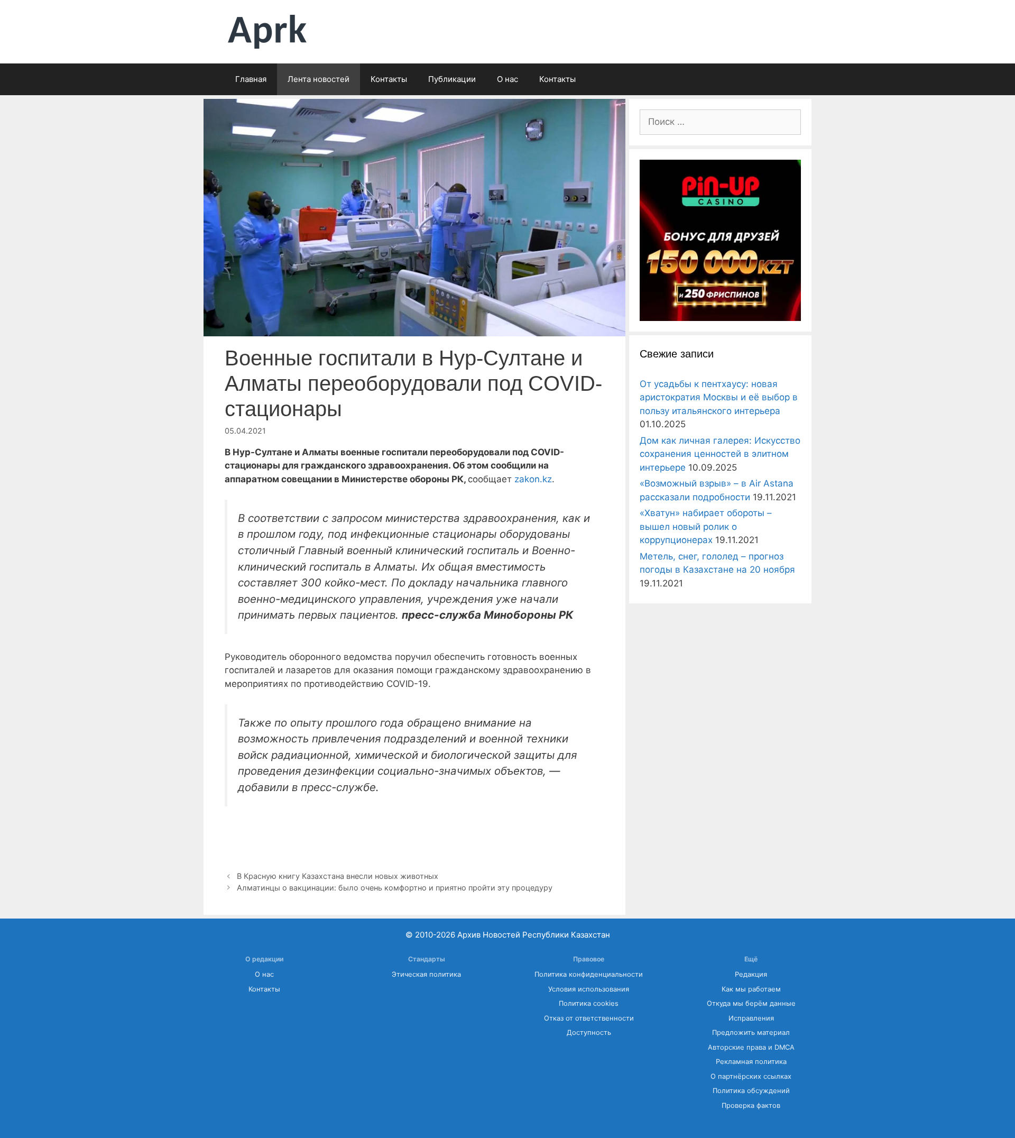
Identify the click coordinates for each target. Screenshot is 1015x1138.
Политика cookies (589, 1003)
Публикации (452, 79)
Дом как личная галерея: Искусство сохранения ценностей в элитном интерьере (720, 454)
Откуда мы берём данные (751, 1003)
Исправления (751, 1018)
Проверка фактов (751, 1105)
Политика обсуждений (751, 1091)
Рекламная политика (751, 1062)
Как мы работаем (751, 989)
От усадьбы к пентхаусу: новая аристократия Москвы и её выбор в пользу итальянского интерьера (719, 397)
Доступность (589, 1032)
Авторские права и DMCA (751, 1047)
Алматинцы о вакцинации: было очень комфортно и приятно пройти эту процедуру (394, 887)
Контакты (389, 79)
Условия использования (588, 989)
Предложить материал (751, 1032)
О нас (507, 79)
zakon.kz (533, 479)
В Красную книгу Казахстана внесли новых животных (337, 875)
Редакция (751, 974)
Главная (250, 79)
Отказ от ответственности (589, 1018)
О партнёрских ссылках (750, 1076)
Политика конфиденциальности (588, 974)
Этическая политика (426, 974)
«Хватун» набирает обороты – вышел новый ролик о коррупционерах (706, 526)
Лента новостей (318, 79)
